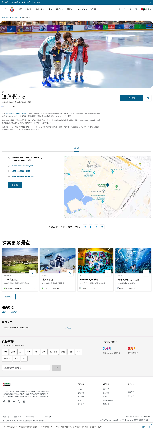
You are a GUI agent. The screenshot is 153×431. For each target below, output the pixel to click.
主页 (20, 9)
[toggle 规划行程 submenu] (73, 9)
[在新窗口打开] (90, 227)
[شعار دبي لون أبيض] (7, 385)
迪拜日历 (93, 9)
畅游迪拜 (5, 17)
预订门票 (15, 185)
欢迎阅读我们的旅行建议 (31, 2)
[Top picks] (124, 9)
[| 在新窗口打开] (9, 401)
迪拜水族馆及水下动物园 (129, 279)
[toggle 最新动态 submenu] (62, 9)
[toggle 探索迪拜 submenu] (32, 9)
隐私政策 (137, 420)
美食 (48, 9)
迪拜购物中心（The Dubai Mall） (17, 113)
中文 (129, 9)
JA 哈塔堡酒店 (11, 279)
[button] (146, 426)
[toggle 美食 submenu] (51, 9)
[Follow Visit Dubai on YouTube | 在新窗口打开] (24, 401)
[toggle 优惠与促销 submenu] (86, 9)
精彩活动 (39, 9)
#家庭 (14, 312)
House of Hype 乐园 (89, 279)
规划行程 (70, 9)
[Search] (119, 9)
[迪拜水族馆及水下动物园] (133, 260)
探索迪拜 (28, 9)
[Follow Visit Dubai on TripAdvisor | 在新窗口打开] (14, 401)
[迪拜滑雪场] (58, 260)
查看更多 (8, 296)
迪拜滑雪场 (47, 279)
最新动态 (58, 9)
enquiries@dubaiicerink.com (23, 176)
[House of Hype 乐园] (95, 260)
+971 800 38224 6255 (21, 171)
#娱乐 (4, 312)
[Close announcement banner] (150, 2)
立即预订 (131, 97)
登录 (136, 9)
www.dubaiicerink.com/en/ (22, 165)
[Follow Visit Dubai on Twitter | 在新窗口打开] (19, 401)
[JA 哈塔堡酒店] (20, 260)
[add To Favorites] (148, 98)
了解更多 (68, 327)
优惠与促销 (81, 9)
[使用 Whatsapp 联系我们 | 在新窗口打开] (84, 227)
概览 (76, 148)
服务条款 (145, 420)
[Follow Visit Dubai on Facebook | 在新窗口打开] (4, 401)
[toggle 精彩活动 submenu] (43, 9)
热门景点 (15, 17)
